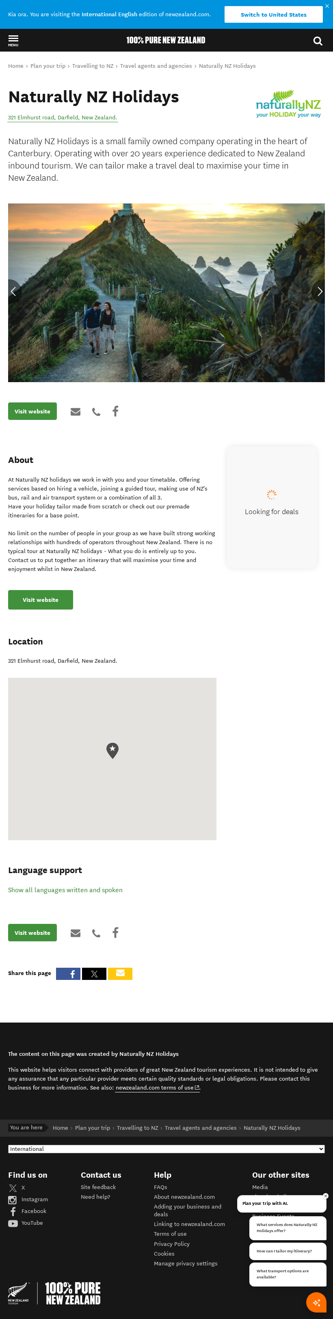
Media (260, 1187)
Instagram (34, 1199)
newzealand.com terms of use (158, 1087)
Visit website (32, 411)
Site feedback (98, 1187)
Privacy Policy (172, 1244)
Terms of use (170, 1233)
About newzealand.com (184, 1197)
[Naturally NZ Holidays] (288, 103)
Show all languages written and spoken (65, 890)
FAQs (160, 1187)
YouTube (31, 1223)
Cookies (164, 1253)
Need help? (95, 1197)
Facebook (33, 1211)
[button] (13, 41)
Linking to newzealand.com (189, 1224)
